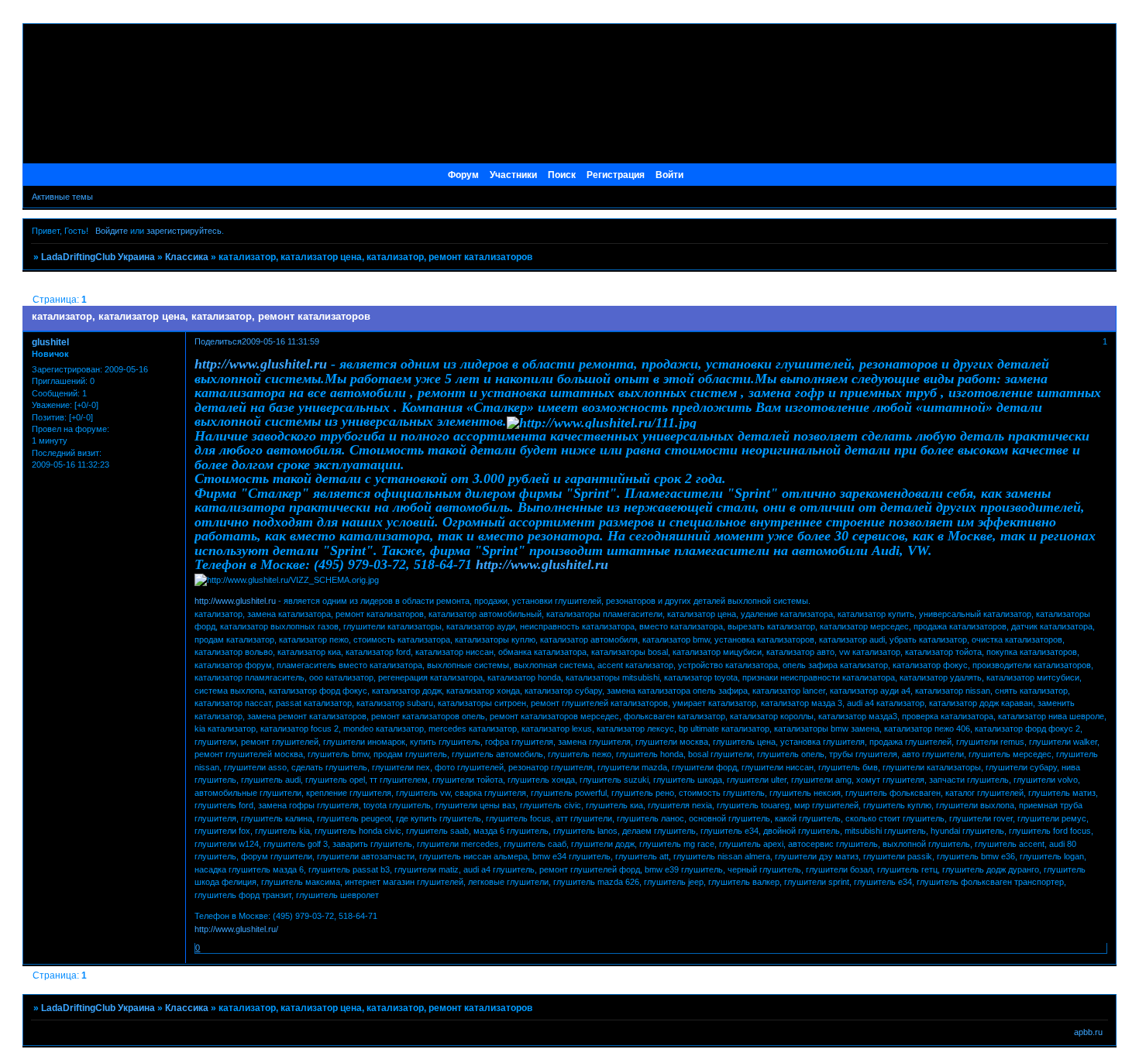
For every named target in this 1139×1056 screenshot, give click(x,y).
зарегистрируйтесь (184, 230)
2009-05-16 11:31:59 (280, 341)
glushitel (50, 342)
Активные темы (62, 196)
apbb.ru (1088, 1032)
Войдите (111, 230)
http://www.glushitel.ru (260, 364)
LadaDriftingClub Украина (98, 257)
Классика (186, 257)
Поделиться (218, 341)
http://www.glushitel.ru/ (236, 929)
